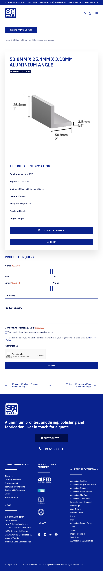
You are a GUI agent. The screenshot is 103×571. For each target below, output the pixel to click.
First (7, 276)
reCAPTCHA (11, 346)
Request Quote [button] (50, 438)
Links (7, 493)
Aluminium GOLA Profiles (81, 541)
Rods (72, 516)
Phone (55, 283)
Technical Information (15, 490)
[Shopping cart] (88, 13)
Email (12, 283)
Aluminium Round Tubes (81, 523)
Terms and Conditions (15, 486)
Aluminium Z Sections (80, 498)
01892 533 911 (90, 2)
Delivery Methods (13, 479)
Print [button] (53, 242)
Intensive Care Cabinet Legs (18, 541)
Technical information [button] (53, 230)
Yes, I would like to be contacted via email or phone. (31, 332)
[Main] (51, 386)
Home (7, 40)
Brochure (68, 2)
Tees (72, 526)
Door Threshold (77, 534)
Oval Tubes (75, 509)
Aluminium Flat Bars (79, 495)
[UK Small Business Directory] (41, 490)
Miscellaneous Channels (81, 502)
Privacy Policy (11, 497)
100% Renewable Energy (16, 531)
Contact (57, 2)
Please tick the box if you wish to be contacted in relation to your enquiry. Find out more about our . (50, 339)
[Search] (83, 13)
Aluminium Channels (79, 488)
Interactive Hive (77, 564)
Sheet (73, 530)
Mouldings (75, 505)
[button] (97, 13)
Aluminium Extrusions (84, 469)
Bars (72, 519)
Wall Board (75, 537)
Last (54, 276)
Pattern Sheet (76, 512)
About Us (9, 476)
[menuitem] (49, 2)
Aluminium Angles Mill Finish (83, 484)
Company (10, 295)
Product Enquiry (13, 308)
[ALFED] (45, 480)
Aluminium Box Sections (81, 491)
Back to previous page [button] (21, 30)
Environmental (11, 483)
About (48, 2)
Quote (78, 2)
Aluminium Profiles (78, 481)
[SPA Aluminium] (10, 13)
